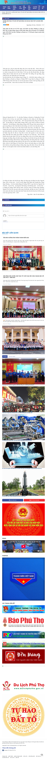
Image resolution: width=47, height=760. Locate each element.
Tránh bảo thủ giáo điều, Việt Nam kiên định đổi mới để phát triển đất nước (17, 412)
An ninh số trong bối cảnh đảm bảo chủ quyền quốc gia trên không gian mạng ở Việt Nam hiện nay (22, 468)
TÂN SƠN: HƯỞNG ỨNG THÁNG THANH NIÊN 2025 (16, 237)
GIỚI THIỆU (8, 7)
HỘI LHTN (20, 7)
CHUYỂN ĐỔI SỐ (35, 7)
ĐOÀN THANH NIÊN (14, 7)
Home (3, 12)
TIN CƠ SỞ (39, 7)
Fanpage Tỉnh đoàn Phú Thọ (10, 750)
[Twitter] (4, 24)
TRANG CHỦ (4, 7)
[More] (7, 24)
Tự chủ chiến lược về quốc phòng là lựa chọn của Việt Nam (14, 496)
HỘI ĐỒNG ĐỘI (24, 7)
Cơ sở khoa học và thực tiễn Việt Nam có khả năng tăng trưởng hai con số (17, 440)
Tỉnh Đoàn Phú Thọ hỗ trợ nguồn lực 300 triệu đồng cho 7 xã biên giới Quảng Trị (18, 384)
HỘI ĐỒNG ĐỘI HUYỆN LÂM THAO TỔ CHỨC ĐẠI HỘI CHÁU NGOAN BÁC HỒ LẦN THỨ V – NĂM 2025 (23, 276)
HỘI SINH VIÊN (29, 7)
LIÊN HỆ (43, 7)
